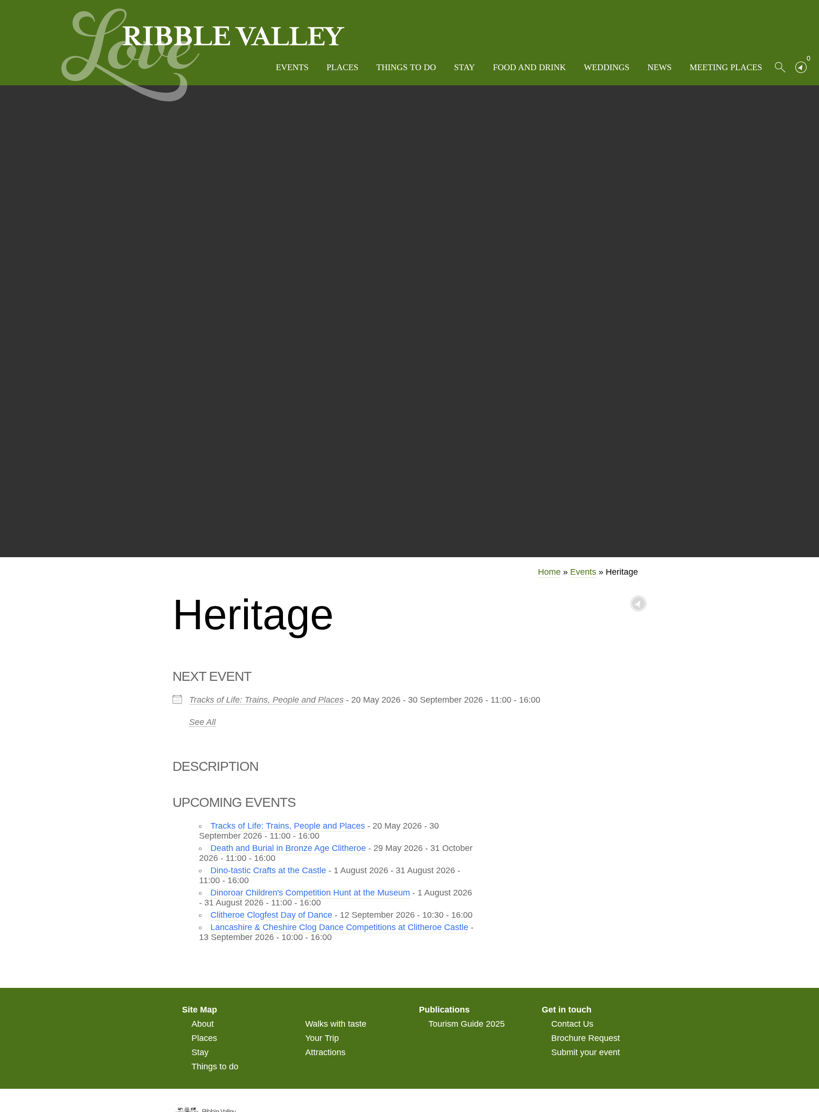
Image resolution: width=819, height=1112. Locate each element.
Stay (464, 67)
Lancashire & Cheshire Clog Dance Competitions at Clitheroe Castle (339, 927)
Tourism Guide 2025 (466, 1024)
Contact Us (572, 1024)
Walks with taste (335, 1024)
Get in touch (567, 1009)
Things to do (406, 67)
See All (202, 722)
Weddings (606, 67)
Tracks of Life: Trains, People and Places (266, 700)
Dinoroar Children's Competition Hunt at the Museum (310, 892)
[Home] (203, 55)
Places (342, 67)
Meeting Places (726, 67)
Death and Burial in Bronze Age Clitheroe (288, 848)
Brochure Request (585, 1038)
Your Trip (322, 1038)
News (659, 67)
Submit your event (585, 1052)
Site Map (199, 1009)
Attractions (325, 1052)
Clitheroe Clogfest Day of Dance (271, 915)
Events (292, 67)
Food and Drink (529, 67)
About (202, 1024)
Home (549, 572)
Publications (444, 1009)
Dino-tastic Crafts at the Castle (268, 870)
